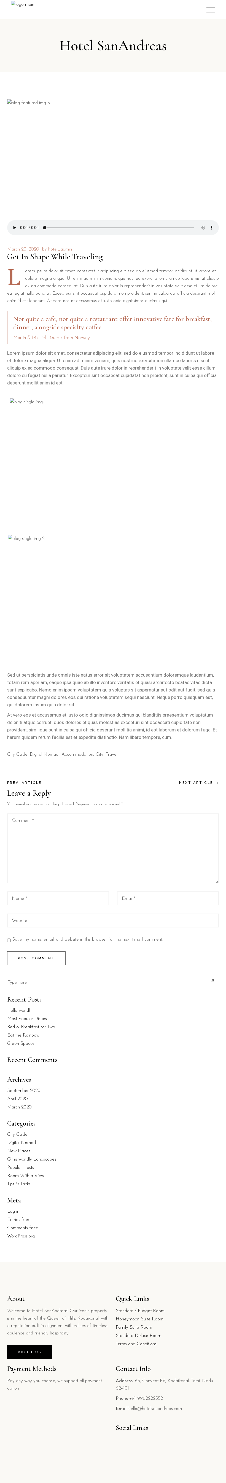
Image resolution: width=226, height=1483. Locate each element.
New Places (18, 1151)
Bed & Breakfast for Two (31, 1027)
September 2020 (24, 1090)
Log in (13, 1211)
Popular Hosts (20, 1167)
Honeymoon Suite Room (139, 1319)
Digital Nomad (44, 754)
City (99, 754)
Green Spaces (20, 1043)
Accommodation (77, 754)
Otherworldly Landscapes (31, 1159)
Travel (111, 754)
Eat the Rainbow (23, 1035)
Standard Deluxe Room (138, 1335)
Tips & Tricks (19, 1184)
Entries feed (19, 1219)
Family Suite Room (134, 1327)
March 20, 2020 (23, 249)
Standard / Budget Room (140, 1311)
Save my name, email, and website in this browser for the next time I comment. (87, 939)
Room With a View (25, 1176)
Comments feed (22, 1228)
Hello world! (18, 1010)
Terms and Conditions (136, 1344)
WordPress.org (21, 1236)
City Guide (17, 754)
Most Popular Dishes (27, 1018)
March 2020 (19, 1107)
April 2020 (17, 1099)
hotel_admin (60, 249)
